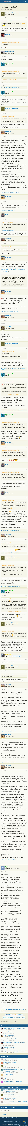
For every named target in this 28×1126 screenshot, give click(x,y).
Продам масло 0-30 (8, 1066)
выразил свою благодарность (11, 87)
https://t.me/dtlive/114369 (8, 210)
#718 (26, 740)
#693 (26, 56)
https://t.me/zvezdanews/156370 (10, 192)
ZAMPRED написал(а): (7, 21)
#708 (26, 447)
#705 (26, 348)
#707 (26, 419)
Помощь (20, 1121)
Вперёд (20, 1014)
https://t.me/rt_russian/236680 (9, 311)
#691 (26, 17)
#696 (26, 113)
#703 (26, 320)
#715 (26, 659)
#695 (26, 97)
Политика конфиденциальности (9, 1121)
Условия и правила (5, 1120)
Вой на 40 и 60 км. (8, 1074)
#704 (26, 332)
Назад (8, 1014)
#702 (26, 296)
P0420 (4, 1078)
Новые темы (5, 1056)
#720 (26, 871)
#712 (26, 562)
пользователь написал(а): (8, 79)
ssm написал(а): (5, 246)
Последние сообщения (8, 1026)
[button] (1, 1)
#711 (26, 539)
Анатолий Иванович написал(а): (9, 42)
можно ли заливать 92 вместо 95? (12, 1081)
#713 (26, 595)
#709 (26, 469)
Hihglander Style (6, 1117)
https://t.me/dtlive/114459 (8, 762)
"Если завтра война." (8, 1035)
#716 (26, 671)
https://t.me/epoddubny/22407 (9, 859)
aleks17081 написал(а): (7, 351)
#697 (26, 136)
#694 (26, 68)
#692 (26, 39)
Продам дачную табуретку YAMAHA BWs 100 (15, 1051)
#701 (26, 262)
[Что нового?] (23, 1)
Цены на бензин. (7, 1031)
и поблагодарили (11, 530)
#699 (26, 219)
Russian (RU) (15, 1117)
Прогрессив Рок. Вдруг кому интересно (14, 1028)
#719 (26, 770)
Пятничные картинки (9, 1047)
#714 (26, 628)
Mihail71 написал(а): (6, 674)
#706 (26, 379)
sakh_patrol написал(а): (7, 116)
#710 (26, 497)
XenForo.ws (17, 1124)
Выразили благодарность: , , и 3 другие (13, 1010)
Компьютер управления (9, 1062)
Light (3, 9)
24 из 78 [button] (14, 1014)
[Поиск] (25, 1)
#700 (26, 243)
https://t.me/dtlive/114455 (8, 731)
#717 (26, 689)
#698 (26, 201)
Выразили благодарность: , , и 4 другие (12, 369)
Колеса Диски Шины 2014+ (10, 1039)
